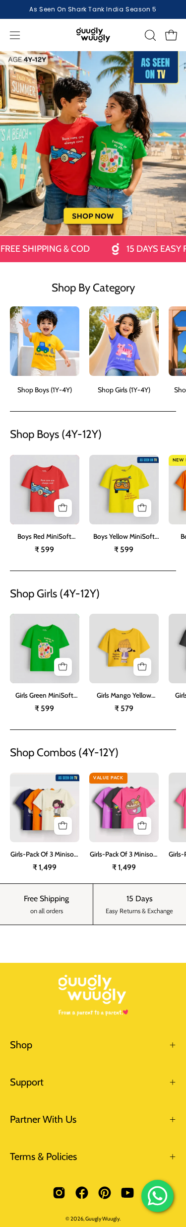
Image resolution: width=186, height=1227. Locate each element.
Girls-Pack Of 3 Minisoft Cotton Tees (44, 854)
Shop (21, 1045)
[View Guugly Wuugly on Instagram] (59, 1192)
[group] (93, 9)
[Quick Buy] (63, 508)
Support (27, 1082)
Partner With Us (43, 1119)
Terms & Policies (43, 1156)
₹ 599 (44, 550)
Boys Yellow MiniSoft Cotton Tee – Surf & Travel (124, 536)
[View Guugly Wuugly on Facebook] (81, 1192)
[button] (149, 35)
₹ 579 (124, 709)
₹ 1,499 (45, 867)
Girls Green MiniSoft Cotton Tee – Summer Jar (44, 695)
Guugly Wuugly (102, 1219)
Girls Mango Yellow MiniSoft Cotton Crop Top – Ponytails (123, 695)
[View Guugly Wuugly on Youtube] (127, 1192)
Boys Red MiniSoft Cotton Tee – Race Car (44, 536)
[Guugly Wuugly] (93, 35)
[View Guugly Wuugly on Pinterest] (104, 1192)
